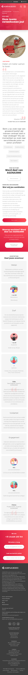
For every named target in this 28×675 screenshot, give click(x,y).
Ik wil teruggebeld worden (14, 546)
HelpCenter (5, 604)
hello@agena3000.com (14, 629)
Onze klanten (6, 598)
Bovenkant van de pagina (13, 672)
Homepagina (16, 11)
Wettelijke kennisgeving (8, 668)
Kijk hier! (4, 609)
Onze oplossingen (7, 596)
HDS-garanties (14, 670)
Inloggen (15, 1)
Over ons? (5, 600)
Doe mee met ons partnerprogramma (10, 615)
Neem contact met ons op (14, 557)
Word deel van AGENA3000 (14, 245)
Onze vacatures (14, 178)
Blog (3, 602)
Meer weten (14, 220)
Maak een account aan (6, 1)
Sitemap (21, 670)
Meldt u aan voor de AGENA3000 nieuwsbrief (12, 619)
